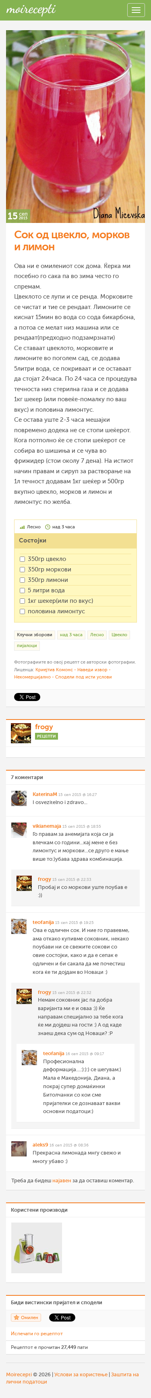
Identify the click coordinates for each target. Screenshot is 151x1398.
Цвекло (119, 634)
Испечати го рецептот (37, 1333)
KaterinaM (45, 794)
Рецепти (46, 736)
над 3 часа (71, 634)
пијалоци (27, 645)
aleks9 (40, 1145)
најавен (61, 1180)
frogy (44, 727)
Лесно (97, 634)
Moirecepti (19, 1374)
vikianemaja (47, 826)
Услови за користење (81, 1374)
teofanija (43, 922)
